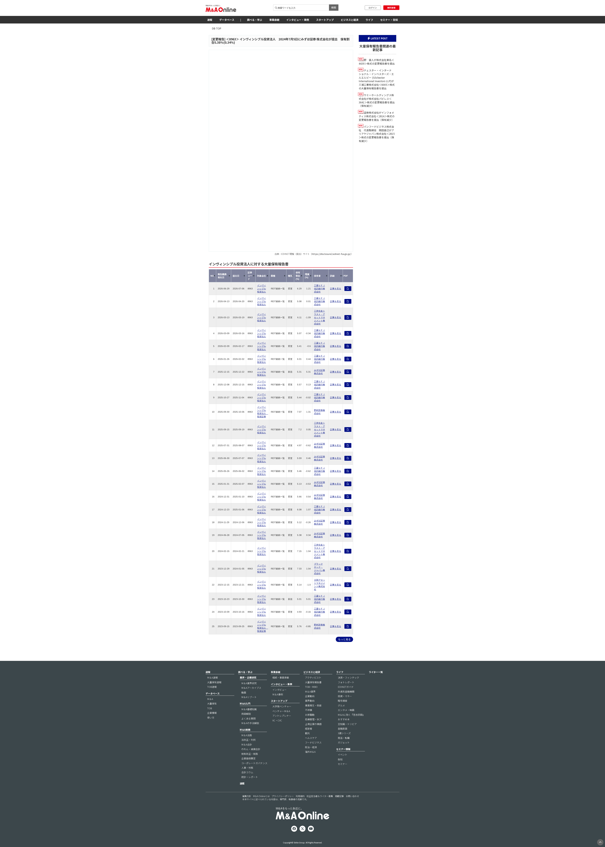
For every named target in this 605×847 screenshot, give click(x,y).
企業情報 (212, 712)
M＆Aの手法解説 (250, 723)
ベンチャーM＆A (281, 711)
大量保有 (212, 703)
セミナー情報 (343, 749)
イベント (342, 754)
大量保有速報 (214, 682)
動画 (243, 692)
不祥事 (308, 710)
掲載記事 (339, 796)
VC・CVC (277, 720)
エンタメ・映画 (346, 710)
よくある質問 (248, 718)
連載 (242, 783)
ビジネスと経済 (349, 20)
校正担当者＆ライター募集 (320, 796)
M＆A (210, 699)
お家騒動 (309, 714)
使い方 (210, 717)
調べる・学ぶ (254, 20)
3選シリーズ (344, 733)
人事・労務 (247, 767)
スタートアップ (325, 20)
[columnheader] (212, 275)
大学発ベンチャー (281, 706)
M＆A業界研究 (249, 683)
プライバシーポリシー (283, 796)
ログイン (373, 7)
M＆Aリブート (249, 697)
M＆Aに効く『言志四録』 (351, 714)
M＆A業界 (310, 691)
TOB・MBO (311, 686)
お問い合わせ (352, 796)
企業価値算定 (248, 758)
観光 (307, 733)
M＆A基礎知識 (249, 709)
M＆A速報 (212, 677)
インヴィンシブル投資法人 (261, 288)
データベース (226, 20)
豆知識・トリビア (347, 724)
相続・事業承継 (280, 677)
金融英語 (342, 728)
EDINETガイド (346, 686)
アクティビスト (313, 677)
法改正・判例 (248, 739)
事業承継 (274, 20)
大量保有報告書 (313, 682)
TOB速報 (212, 686)
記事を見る (335, 288)
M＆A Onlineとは (261, 796)
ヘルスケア (311, 738)
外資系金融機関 (346, 691)
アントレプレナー (281, 715)
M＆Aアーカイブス (251, 687)
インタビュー (279, 689)
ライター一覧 (376, 672)
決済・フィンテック (348, 677)
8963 (232, 39)
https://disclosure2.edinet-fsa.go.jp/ (331, 253)
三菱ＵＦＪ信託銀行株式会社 (319, 288)
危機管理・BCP (313, 719)
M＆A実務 (245, 729)
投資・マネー (345, 696)
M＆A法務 (246, 735)
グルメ (341, 705)
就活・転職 (344, 738)
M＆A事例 (277, 694)
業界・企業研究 (248, 677)
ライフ (369, 20)
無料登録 (391, 7)
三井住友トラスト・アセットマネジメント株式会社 (319, 317)
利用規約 (300, 796)
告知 (340, 759)
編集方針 (246, 796)
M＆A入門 (245, 703)
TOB (209, 708)
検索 (333, 7)
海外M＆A (310, 751)
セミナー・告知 (389, 20)
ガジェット (344, 742)
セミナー (342, 764)
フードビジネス (313, 742)
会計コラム (247, 772)
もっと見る (344, 639)
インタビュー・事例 (297, 20)
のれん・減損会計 (250, 749)
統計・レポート (249, 777)
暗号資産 (342, 700)
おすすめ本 (344, 719)
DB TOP (216, 28)
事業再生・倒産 (313, 705)
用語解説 (246, 713)
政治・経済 (311, 747)
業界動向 (309, 700)
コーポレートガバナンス (254, 763)
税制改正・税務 (249, 753)
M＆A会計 (246, 744)
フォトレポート (346, 682)
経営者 (308, 728)
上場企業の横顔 (313, 724)
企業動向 (309, 696)
